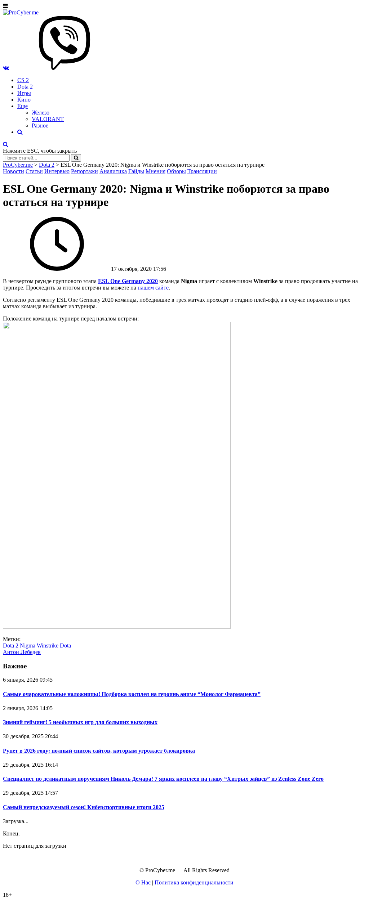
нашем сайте (153, 287)
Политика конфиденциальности (194, 882)
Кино (24, 100)
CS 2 (23, 80)
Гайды (136, 171)
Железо (40, 112)
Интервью (57, 171)
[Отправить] (76, 158)
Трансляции (202, 171)
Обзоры (176, 171)
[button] (6, 68)
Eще (22, 106)
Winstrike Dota (54, 645)
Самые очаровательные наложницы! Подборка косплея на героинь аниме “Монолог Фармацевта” (132, 694)
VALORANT (48, 119)
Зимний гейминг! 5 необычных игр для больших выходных (80, 722)
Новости (13, 171)
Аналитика (113, 171)
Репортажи (84, 171)
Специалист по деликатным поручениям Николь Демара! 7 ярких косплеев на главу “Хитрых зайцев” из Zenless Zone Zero (163, 779)
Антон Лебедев (22, 652)
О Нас (143, 882)
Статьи (34, 171)
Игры (24, 93)
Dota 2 (25, 87)
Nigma (27, 645)
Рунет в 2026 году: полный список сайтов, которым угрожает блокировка (99, 751)
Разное (40, 125)
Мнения (155, 171)
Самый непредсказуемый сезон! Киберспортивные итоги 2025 (83, 807)
